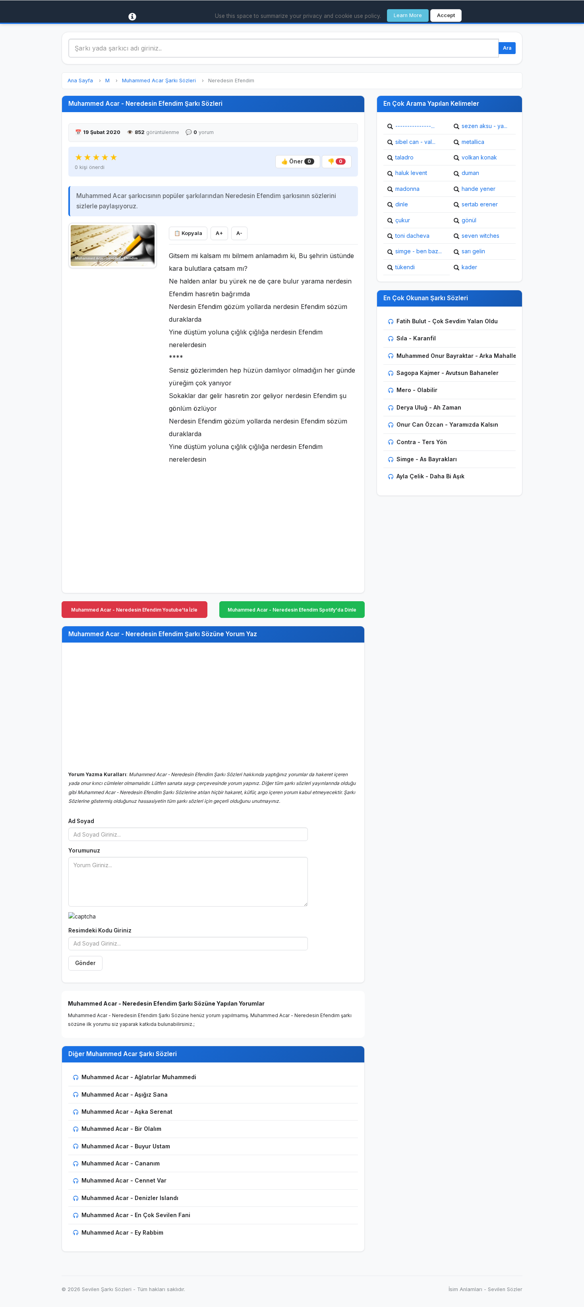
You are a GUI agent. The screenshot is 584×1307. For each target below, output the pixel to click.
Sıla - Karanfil (416, 338)
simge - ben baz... (418, 251)
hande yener (478, 188)
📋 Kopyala (188, 233)
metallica (473, 141)
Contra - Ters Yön (421, 442)
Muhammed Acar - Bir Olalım (121, 1128)
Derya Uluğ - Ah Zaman (428, 407)
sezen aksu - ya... (484, 125)
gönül (469, 220)
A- (239, 233)
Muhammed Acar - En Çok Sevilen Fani (135, 1215)
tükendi (405, 267)
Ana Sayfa (80, 81)
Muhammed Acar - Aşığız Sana (124, 1094)
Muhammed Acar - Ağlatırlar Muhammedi (138, 1077)
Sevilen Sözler (505, 1289)
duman (470, 172)
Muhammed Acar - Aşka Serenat (126, 1111)
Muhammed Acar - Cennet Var (123, 1180)
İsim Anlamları (465, 1289)
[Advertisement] (112, 392)
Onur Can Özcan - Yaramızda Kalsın (447, 424)
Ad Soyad (81, 821)
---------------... (415, 125)
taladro (404, 157)
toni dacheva (412, 235)
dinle (401, 204)
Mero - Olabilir (416, 389)
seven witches (480, 235)
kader (469, 267)
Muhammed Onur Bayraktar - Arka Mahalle (456, 355)
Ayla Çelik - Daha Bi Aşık (430, 476)
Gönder (85, 963)
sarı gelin (473, 251)
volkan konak (479, 157)
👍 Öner (296, 161)
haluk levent (411, 172)
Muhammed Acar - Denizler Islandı (129, 1197)
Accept (446, 15)
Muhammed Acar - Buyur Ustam (125, 1146)
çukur (402, 220)
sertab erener (480, 204)
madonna (407, 188)
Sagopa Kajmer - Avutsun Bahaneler (447, 372)
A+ (219, 233)
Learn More (408, 15)
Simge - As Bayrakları (426, 459)
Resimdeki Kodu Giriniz (99, 930)
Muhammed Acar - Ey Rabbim (122, 1232)
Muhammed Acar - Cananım (120, 1163)
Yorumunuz (84, 850)
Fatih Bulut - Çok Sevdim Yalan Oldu (447, 321)
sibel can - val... (415, 141)
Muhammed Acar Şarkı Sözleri (159, 81)
